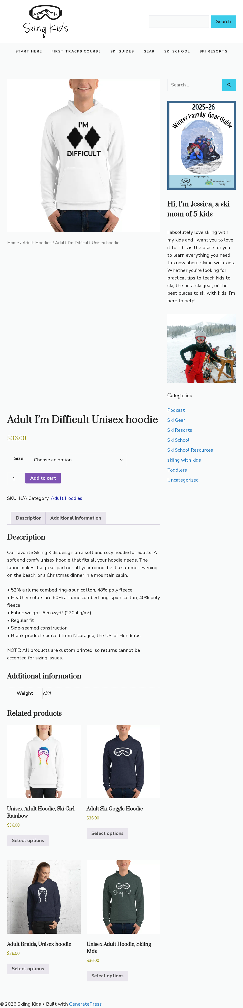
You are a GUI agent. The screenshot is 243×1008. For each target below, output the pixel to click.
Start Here (28, 51)
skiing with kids (184, 460)
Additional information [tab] (75, 518)
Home (13, 243)
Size (18, 458)
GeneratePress (85, 1004)
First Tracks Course (76, 51)
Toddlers (177, 470)
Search (223, 21)
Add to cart (43, 478)
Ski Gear (176, 420)
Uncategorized (183, 480)
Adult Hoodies (37, 243)
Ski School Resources (190, 450)
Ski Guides (122, 51)
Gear (149, 51)
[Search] (229, 85)
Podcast (176, 410)
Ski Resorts (214, 51)
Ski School (177, 51)
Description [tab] (29, 518)
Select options (28, 840)
